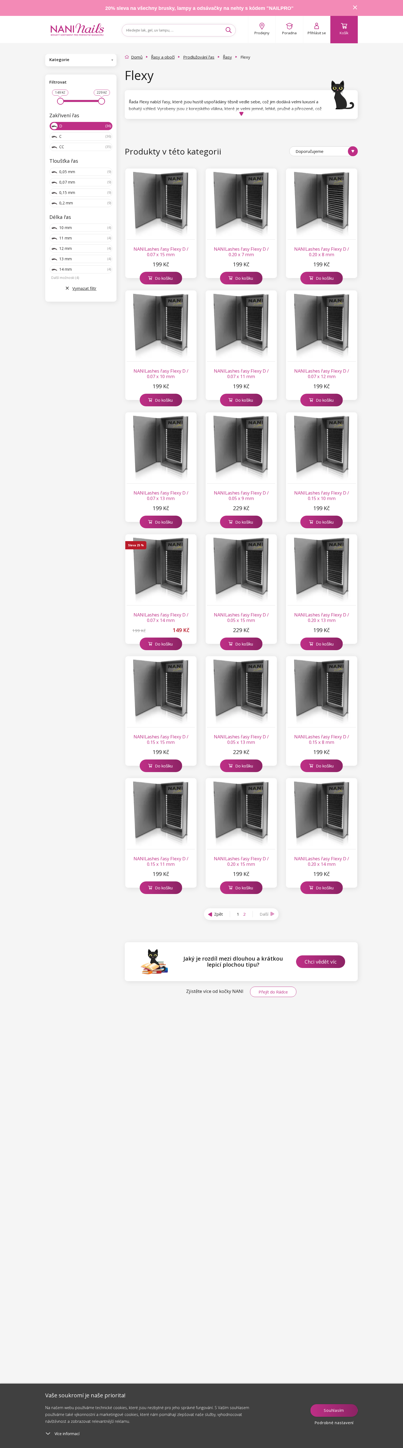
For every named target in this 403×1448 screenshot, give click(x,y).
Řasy (227, 57)
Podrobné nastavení (334, 1422)
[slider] (60, 101)
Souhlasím (334, 1410)
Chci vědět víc (321, 961)
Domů (137, 57)
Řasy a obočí (163, 57)
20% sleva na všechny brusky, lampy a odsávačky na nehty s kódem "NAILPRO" (199, 8)
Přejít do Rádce (273, 992)
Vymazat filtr (84, 288)
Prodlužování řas (198, 57)
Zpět (218, 914)
